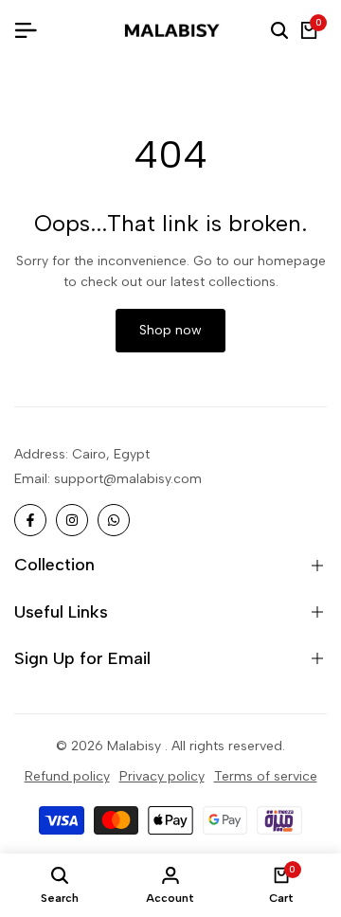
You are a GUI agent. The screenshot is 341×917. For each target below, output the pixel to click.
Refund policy (67, 776)
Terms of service (265, 776)
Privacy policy (162, 776)
